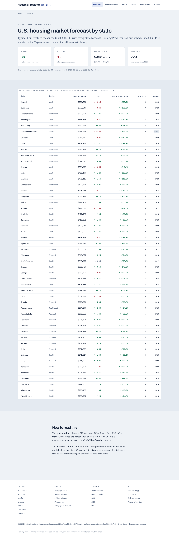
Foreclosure (145, 4)
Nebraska (25, 320)
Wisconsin (25, 255)
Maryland (25, 196)
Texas (23, 296)
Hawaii (24, 102)
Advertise (132, 494)
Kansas (24, 343)
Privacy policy (134, 498)
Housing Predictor (34, 4)
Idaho (23, 173)
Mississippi (25, 390)
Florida (24, 237)
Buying (124, 4)
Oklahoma (25, 378)
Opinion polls (97, 494)
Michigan (24, 331)
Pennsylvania (26, 308)
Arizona (24, 208)
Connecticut (26, 185)
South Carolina (27, 290)
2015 (93, 505)
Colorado (24, 138)
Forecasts (97, 4)
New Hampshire (27, 155)
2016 (93, 502)
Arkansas (25, 372)
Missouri (24, 325)
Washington (26, 119)
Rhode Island (26, 161)
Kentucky (25, 367)
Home (20, 13)
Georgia (24, 273)
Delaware (25, 220)
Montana (24, 179)
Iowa (23, 361)
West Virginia (26, 396)
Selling (133, 4)
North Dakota (26, 314)
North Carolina (27, 261)
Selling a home (61, 498)
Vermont (24, 226)
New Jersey (25, 125)
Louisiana (25, 384)
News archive (97, 490)
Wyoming (25, 243)
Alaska (23, 232)
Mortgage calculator (63, 505)
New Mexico (26, 284)
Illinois (24, 302)
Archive (157, 4)
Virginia (24, 214)
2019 (93, 498)
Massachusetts (27, 114)
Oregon (24, 167)
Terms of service (135, 502)
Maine (23, 202)
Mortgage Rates (111, 4)
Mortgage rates (61, 490)
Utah (23, 143)
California (25, 108)
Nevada (24, 190)
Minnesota (25, 249)
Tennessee (25, 267)
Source (97, 70)
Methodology (133, 490)
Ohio (23, 349)
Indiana (24, 337)
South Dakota (26, 278)
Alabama (24, 355)
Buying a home (61, 494)
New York (25, 149)
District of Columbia (29, 131)
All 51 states (22, 490)
